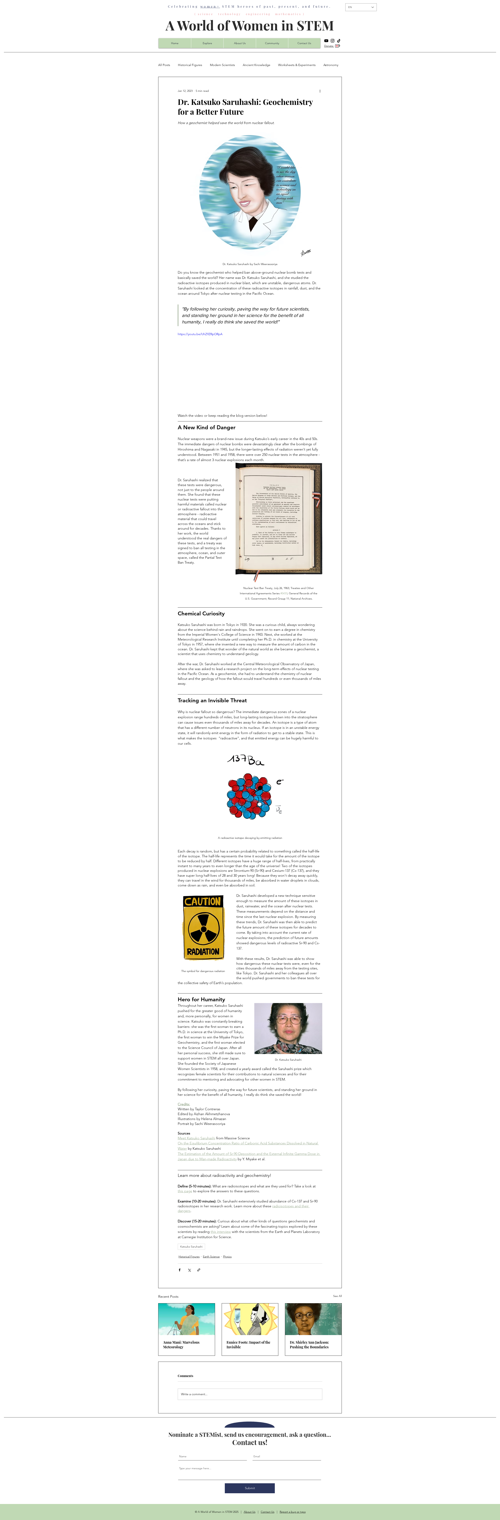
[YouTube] (326, 40)
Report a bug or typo (293, 1512)
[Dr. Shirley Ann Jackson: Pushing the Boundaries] (313, 1319)
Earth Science (211, 1256)
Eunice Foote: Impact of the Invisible (248, 1344)
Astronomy (330, 65)
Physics (227, 1256)
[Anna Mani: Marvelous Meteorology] (186, 1319)
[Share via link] (199, 1270)
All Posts (164, 65)
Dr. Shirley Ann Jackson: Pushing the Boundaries (309, 1344)
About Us (249, 1512)
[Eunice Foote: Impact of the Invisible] (250, 1319)
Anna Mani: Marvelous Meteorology (181, 1344)
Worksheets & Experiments (297, 65)
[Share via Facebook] (179, 1270)
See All (337, 1296)
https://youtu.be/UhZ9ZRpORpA (200, 334)
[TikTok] (338, 40)
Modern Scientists (222, 65)
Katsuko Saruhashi (191, 1246)
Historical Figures (190, 65)
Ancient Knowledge (256, 65)
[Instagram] (332, 40)
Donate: (329, 46)
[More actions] (320, 91)
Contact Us (267, 1512)
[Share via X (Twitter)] (189, 1270)
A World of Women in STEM (250, 25)
